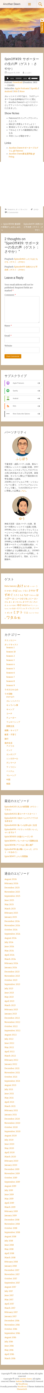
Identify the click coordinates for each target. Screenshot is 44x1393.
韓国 (8, 783)
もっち (9, 605)
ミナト (18, 612)
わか (14, 608)
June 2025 (9, 900)
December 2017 (12, 1270)
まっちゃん (17, 602)
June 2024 (9, 946)
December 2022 (12, 1018)
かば (15, 590)
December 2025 (12, 887)
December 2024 (12, 921)
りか (10, 608)
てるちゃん (32, 595)
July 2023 (9, 988)
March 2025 (10, 908)
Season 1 (10, 647)
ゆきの (25, 605)
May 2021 (9, 1098)
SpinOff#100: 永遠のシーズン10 (19, 836)
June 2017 (9, 1295)
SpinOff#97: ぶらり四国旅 (16, 856)
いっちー (32, 586)
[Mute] (29, 78)
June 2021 (9, 1093)
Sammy (13, 586)
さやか (36, 209)
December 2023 (12, 971)
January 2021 (11, 1114)
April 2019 (9, 1203)
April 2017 (9, 1303)
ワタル (11, 617)
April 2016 (9, 1354)
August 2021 (10, 1085)
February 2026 (11, 883)
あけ (20, 586)
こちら (23, 490)
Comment (10, 295)
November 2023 (12, 976)
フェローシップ (13, 722)
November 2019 (12, 1173)
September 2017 (12, 1282)
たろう (16, 595)
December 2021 (12, 1068)
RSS (16, 91)
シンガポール (12, 758)
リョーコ (31, 613)
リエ (26, 612)
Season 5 (10, 668)
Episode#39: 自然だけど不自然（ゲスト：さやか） (33, 227)
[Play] (7, 78)
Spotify (34, 88)
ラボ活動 (8, 693)
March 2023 (10, 1005)
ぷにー (31, 598)
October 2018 (11, 1228)
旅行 (6, 738)
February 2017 (11, 1312)
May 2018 (9, 1249)
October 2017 (11, 1278)
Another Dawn (11, 4)
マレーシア (11, 775)
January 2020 (11, 1165)
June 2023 (9, 992)
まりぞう (26, 602)
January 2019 (11, 1215)
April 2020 (10, 1152)
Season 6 (10, 672)
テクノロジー (10, 640)
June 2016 (9, 1346)
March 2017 (10, 1308)
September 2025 (12, 896)
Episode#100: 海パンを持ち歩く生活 (21, 825)
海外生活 (8, 743)
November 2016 (12, 1325)
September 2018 (12, 1232)
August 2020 (11, 1135)
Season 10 (11, 651)
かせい (9, 590)
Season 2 (10, 656)
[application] (22, 78)
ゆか (19, 605)
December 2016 (12, 1320)
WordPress (22, 1386)
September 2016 (12, 1333)
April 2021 (9, 1102)
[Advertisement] (22, 184)
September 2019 (12, 1182)
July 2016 (9, 1341)
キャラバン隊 (12, 705)
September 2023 (12, 984)
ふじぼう (28, 73)
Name (8, 325)
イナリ (19, 608)
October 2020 (11, 1127)
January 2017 (10, 1316)
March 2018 (10, 1257)
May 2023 (9, 997)
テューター (11, 717)
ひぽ (21, 598)
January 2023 (11, 1013)
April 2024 (9, 955)
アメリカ (10, 746)
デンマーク (11, 762)
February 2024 (11, 963)
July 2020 (9, 1140)
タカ (23, 608)
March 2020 (10, 1156)
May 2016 (9, 1350)
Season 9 (10, 685)
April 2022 (10, 1051)
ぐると (25, 590)
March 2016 (10, 1358)
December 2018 (12, 1219)
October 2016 (11, 1329)
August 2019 (10, 1186)
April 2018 (9, 1253)
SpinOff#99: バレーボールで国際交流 (21, 840)
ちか (26, 594)
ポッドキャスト (22, 209)
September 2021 (12, 1081)
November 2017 (12, 1274)
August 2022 (11, 1034)
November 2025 (12, 892)
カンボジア (11, 754)
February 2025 (11, 913)
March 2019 (10, 1207)
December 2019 (12, 1169)
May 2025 (9, 904)
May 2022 (9, 1047)
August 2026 (11, 879)
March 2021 (10, 1106)
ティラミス (30, 608)
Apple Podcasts (22, 88)
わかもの (10, 696)
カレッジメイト (13, 701)
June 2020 (9, 1144)
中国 (8, 779)
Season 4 (11, 209)
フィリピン (11, 767)
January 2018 (11, 1266)
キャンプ (10, 709)
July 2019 (9, 1190)
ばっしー (15, 598)
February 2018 (11, 1261)
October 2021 (11, 1077)
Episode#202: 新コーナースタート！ (21, 814)
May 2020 (9, 1148)
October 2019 (11, 1177)
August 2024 (10, 938)
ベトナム (10, 771)
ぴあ (26, 598)
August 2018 (10, 1236)
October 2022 (11, 1026)
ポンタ (9, 613)
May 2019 (9, 1198)
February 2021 (11, 1110)
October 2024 (11, 929)
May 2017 (9, 1299)
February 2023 (11, 1009)
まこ (10, 602)
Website (8, 345)
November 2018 (12, 1224)
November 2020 (12, 1123)
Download (17, 82)
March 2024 (10, 959)
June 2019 (9, 1194)
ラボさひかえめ (11, 689)
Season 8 (10, 681)
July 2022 (9, 1039)
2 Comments (12, 212)
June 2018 (9, 1245)
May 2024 (9, 950)
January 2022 (11, 1064)
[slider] (34, 78)
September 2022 (12, 1030)
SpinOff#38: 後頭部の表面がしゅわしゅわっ (10, 227)
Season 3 (10, 660)
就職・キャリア (11, 730)
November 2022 (12, 1022)
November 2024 (12, 925)
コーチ (9, 713)
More (22, 91)
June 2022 (9, 1043)
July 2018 (9, 1240)
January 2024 (11, 967)
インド (9, 750)
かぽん (20, 591)
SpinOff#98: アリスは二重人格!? (19, 845)
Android (8, 91)
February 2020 (11, 1161)
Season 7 (10, 677)
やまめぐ (14, 605)
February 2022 (11, 1060)
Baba (7, 586)
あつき (26, 586)
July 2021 (9, 1089)
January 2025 (11, 917)
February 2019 (11, 1211)
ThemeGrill (22, 1389)
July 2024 (9, 942)
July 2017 (9, 1291)
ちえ (21, 595)
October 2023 (11, 980)
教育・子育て (10, 734)
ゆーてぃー (31, 605)
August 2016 (10, 1337)
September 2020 (12, 1131)
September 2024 (12, 934)
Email (8, 335)
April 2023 (9, 1001)
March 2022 (10, 1055)
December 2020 (12, 1119)
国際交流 (10, 726)
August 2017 (10, 1287)
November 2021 (12, 1072)
